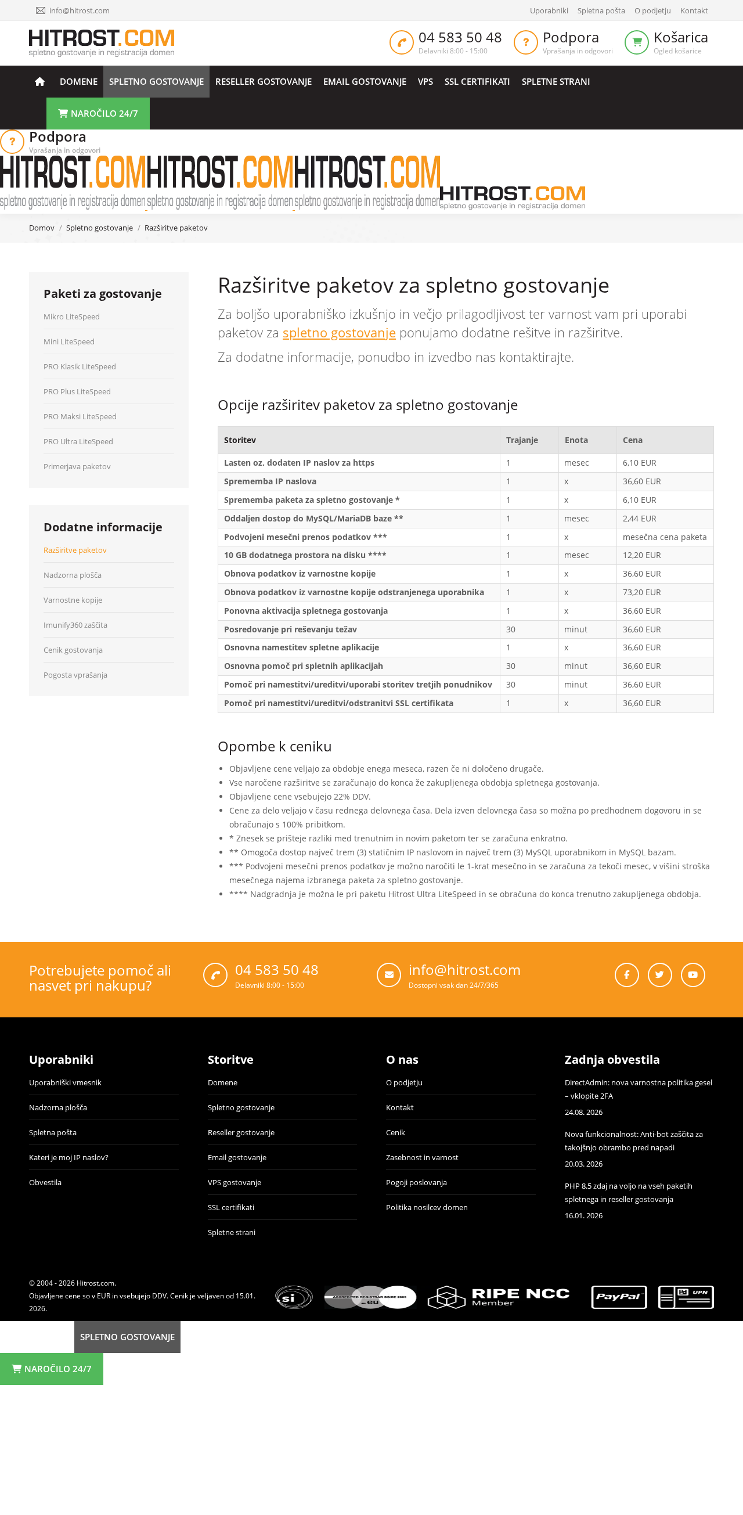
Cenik (395, 1132)
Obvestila (45, 1182)
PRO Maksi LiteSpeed (80, 416)
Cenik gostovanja (73, 650)
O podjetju (404, 1082)
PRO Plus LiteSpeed (77, 391)
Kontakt (400, 1107)
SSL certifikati (231, 1207)
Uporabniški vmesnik (65, 1082)
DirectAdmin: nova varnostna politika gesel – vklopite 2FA (638, 1089)
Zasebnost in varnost (422, 1157)
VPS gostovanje (234, 1182)
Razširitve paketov (75, 550)
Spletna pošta (53, 1132)
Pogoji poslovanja (416, 1182)
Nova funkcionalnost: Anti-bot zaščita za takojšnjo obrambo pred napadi (634, 1141)
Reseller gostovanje (241, 1132)
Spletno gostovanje (241, 1107)
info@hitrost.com (79, 10)
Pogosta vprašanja (75, 675)
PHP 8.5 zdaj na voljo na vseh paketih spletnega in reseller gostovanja (628, 1192)
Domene (222, 1082)
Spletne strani (231, 1232)
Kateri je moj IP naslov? (69, 1157)
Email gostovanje (237, 1157)
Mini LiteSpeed (69, 341)
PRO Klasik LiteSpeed (80, 366)
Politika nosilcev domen (427, 1207)
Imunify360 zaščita (75, 625)
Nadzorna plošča (73, 575)
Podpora (571, 36)
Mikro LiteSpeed (72, 316)
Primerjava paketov (77, 466)
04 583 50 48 (460, 36)
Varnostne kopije (73, 600)
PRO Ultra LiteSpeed (78, 441)
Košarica (681, 36)
